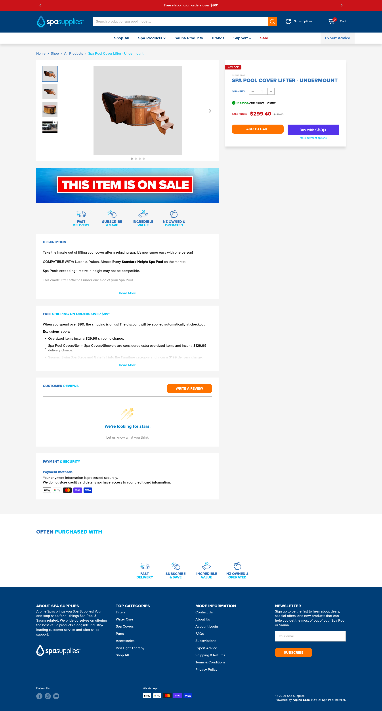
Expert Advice (337, 38)
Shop (55, 53)
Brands (218, 38)
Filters (120, 612)
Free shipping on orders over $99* (191, 5)
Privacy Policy (206, 669)
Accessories (125, 640)
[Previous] (40, 5)
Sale (264, 38)
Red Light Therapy (130, 648)
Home (41, 53)
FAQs (199, 633)
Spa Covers (125, 626)
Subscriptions (205, 640)
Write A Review (189, 388)
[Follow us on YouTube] (56, 696)
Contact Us (204, 612)
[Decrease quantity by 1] (252, 91)
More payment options (313, 138)
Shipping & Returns (210, 655)
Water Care (124, 619)
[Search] (272, 21)
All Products (73, 53)
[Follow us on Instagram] (48, 696)
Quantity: (239, 91)
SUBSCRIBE (293, 652)
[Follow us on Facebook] (39, 696)
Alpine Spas (238, 75)
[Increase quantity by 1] (271, 91)
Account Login (206, 626)
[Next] (341, 5)
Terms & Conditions (210, 662)
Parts (120, 633)
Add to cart (257, 128)
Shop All (121, 38)
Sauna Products (189, 38)
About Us (202, 619)
